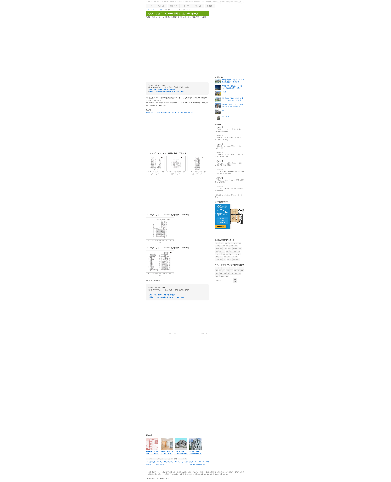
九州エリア (161, 6)
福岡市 (235, 243)
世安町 (224, 92)
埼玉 (231, 251)
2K (238, 267)
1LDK (224, 267)
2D (231, 267)
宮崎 (229, 256)
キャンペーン (236, 259)
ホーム (150, 6)
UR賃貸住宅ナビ (152, 478)
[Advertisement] (177, 36)
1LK (228, 267)
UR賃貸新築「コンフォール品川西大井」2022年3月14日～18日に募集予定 (169, 112)
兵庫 (227, 251)
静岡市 (230, 243)
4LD (242, 270)
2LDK (242, 267)
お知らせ (167, 458)
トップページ (149, 9)
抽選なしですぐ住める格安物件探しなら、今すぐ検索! (166, 91)
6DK (240, 273)
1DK (217, 267)
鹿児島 (231, 254)
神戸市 (231, 245)
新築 (172, 458)
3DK (220, 270)
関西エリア (173, 6)
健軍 (223, 110)
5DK (225, 273)
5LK (236, 273)
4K (238, 270)
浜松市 (229, 248)
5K (228, 273)
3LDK (227, 270)
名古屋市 (223, 245)
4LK (221, 273)
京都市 (222, 243)
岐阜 (240, 248)
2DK (235, 267)
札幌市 (225, 248)
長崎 (239, 251)
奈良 (227, 254)
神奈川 (217, 243)
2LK (217, 270)
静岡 (226, 243)
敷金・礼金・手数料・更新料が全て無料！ (163, 89)
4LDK (217, 273)
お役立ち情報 (160, 458)
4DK (235, 270)
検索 (235, 280)
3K (224, 270)
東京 (161, 9)
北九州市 (235, 248)
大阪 (240, 243)
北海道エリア (219, 248)
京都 (225, 256)
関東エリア (198, 6)
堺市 (217, 251)
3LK (232, 270)
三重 (224, 254)
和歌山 (221, 256)
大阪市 (217, 245)
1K (220, 267)
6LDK (217, 276)
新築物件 (210, 6)
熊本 (235, 251)
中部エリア (186, 6)
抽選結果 (222, 276)
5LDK (232, 273)
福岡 (236, 245)
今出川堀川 (225, 116)
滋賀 (225, 259)
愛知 (217, 256)
